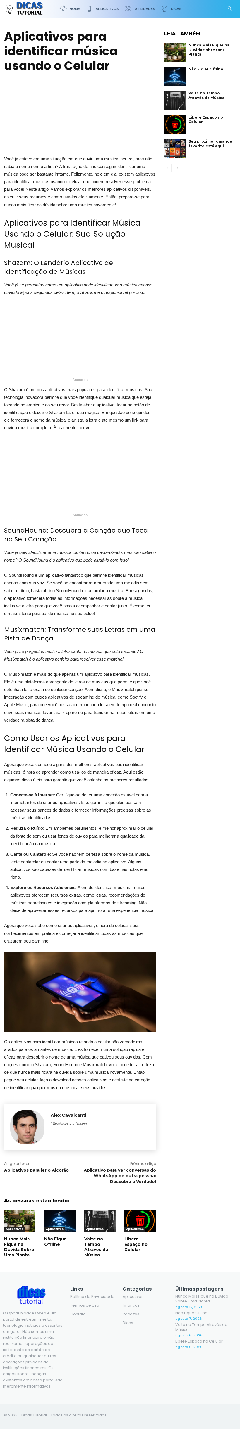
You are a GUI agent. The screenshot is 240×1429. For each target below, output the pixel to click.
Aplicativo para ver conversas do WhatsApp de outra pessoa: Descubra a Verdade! (120, 1176)
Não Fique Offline (55, 1241)
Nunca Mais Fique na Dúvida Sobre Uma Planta (19, 1246)
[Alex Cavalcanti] (27, 1127)
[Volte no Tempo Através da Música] (100, 1221)
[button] (230, 9)
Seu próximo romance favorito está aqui (210, 143)
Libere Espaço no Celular (136, 1244)
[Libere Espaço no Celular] (140, 1221)
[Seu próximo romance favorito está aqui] (175, 148)
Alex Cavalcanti (68, 1115)
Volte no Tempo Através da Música (96, 1246)
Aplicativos (14, 1229)
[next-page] (177, 168)
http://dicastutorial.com (69, 1123)
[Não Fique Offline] (60, 1221)
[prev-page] (168, 168)
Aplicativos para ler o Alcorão (37, 1170)
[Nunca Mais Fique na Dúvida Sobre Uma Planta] (19, 1221)
